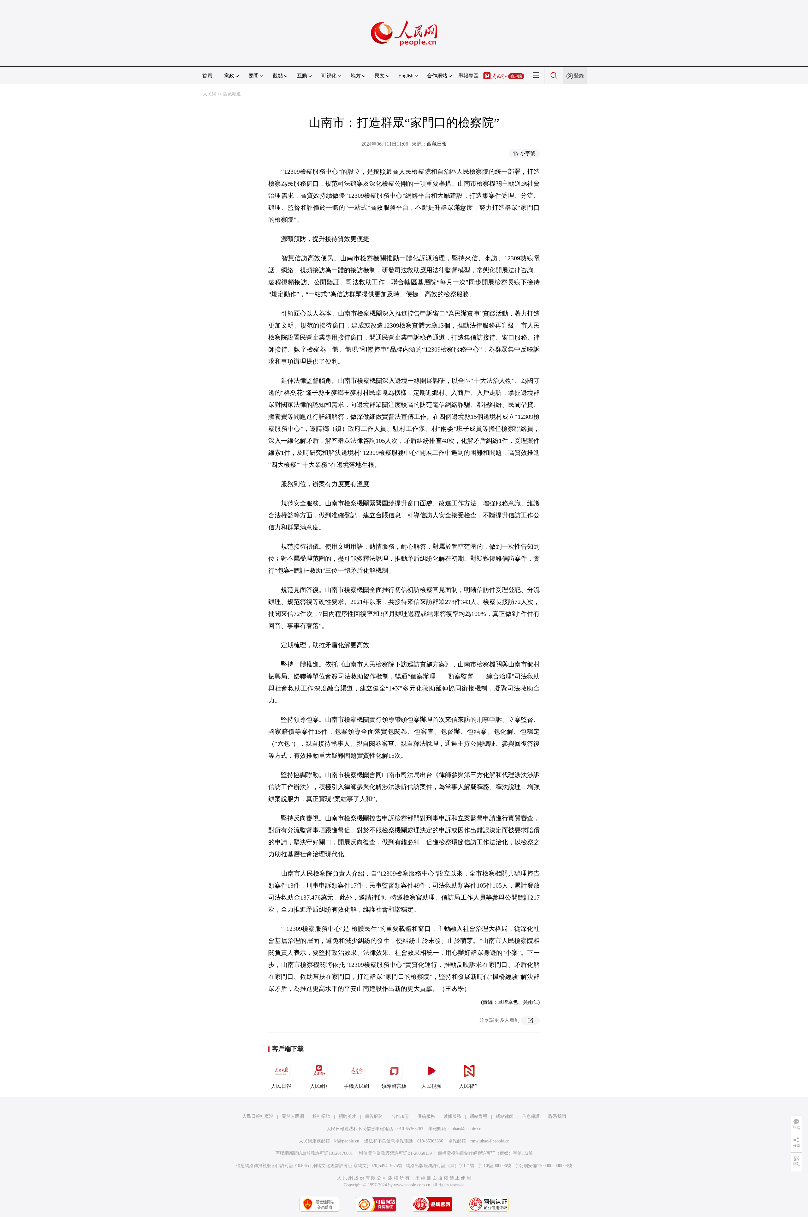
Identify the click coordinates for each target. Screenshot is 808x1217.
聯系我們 (557, 1116)
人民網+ (319, 1086)
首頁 (207, 75)
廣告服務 (374, 1116)
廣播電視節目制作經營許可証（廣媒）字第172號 (485, 1153)
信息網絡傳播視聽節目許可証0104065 (272, 1165)
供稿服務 (426, 1116)
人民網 (209, 94)
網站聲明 (478, 1116)
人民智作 (469, 1086)
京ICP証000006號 (494, 1165)
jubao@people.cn (465, 1128)
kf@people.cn (346, 1141)
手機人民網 (356, 1086)
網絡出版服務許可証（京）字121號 (440, 1165)
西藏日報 (437, 144)
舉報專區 (468, 75)
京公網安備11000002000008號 (543, 1165)
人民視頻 (431, 1086)
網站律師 (505, 1116)
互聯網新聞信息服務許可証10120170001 (314, 1153)
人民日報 (281, 1086)
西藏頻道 (232, 94)
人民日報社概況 (257, 1116)
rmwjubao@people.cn (489, 1141)
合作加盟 (400, 1116)
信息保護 (531, 1116)
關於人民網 (293, 1116)
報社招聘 (321, 1116)
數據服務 (452, 1116)
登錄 (579, 75)
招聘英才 (347, 1116)
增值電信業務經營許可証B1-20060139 (395, 1153)
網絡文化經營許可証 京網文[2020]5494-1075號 (357, 1165)
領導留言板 (394, 1086)
